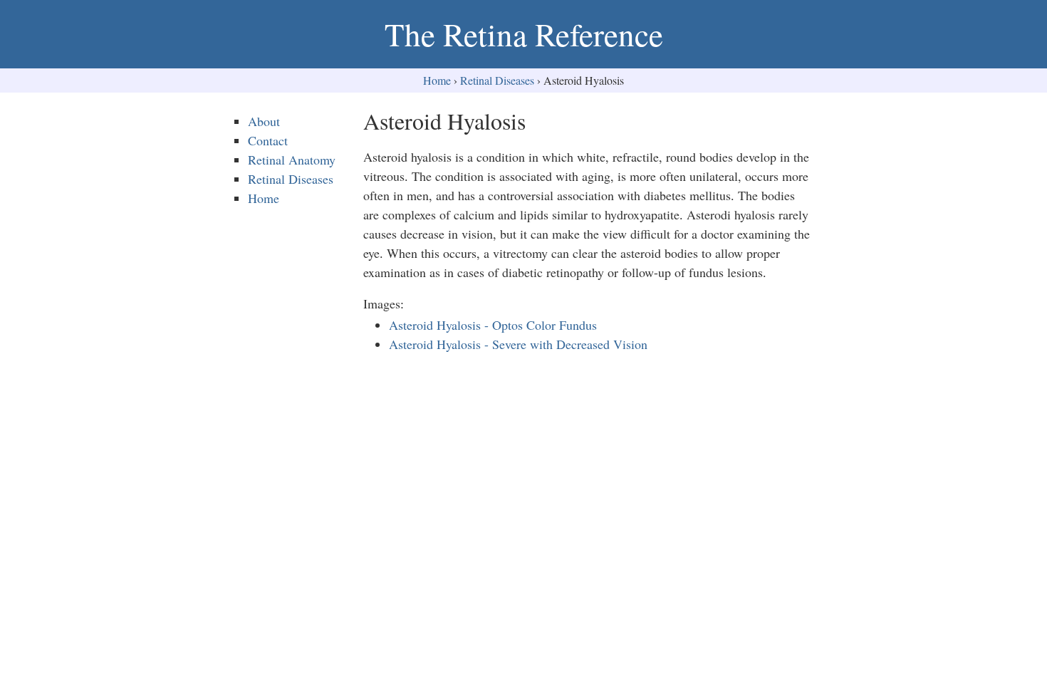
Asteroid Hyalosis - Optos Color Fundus (493, 324)
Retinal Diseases (497, 80)
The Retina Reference (524, 34)
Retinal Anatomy (291, 159)
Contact (268, 140)
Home (437, 80)
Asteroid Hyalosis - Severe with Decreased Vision (518, 344)
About (264, 121)
